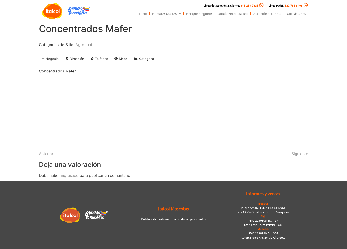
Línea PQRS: (286, 5)
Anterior (46, 153)
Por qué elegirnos (199, 13)
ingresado (70, 175)
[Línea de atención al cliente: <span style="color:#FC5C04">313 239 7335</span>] (261, 5)
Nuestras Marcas (164, 13)
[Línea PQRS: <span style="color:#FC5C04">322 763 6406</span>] (305, 5)
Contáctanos (296, 13)
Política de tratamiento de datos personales (173, 219)
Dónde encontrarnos (233, 13)
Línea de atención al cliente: (231, 5)
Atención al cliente (267, 13)
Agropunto (85, 44)
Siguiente (300, 153)
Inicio (143, 13)
